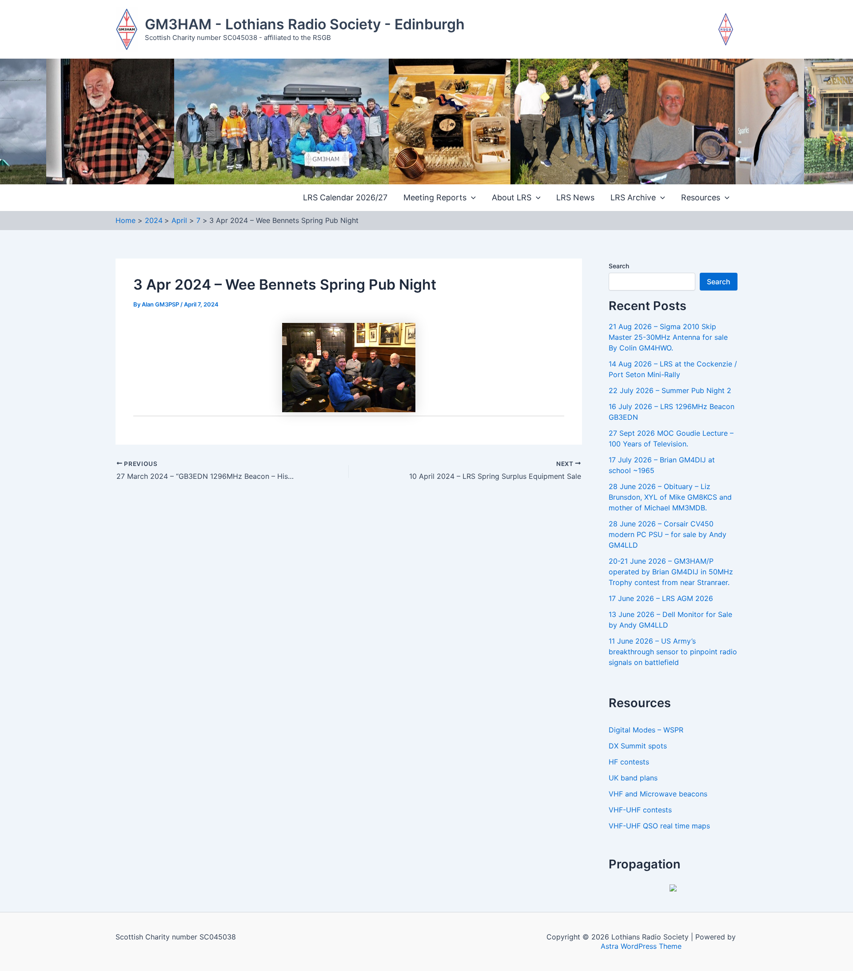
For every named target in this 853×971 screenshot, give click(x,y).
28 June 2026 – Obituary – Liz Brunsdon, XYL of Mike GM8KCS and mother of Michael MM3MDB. (670, 497)
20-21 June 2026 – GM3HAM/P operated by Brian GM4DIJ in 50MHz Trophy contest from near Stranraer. (671, 572)
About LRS (511, 197)
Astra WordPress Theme (641, 946)
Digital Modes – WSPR (646, 729)
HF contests (629, 761)
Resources (700, 197)
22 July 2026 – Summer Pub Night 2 (670, 390)
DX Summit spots (638, 745)
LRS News (575, 197)
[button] (471, 197)
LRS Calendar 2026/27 (345, 197)
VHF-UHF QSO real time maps (659, 825)
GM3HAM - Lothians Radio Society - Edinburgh (305, 24)
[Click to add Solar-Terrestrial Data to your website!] (673, 887)
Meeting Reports (434, 197)
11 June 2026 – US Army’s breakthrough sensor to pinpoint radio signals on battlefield (673, 652)
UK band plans (633, 777)
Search (619, 266)
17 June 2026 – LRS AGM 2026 (661, 598)
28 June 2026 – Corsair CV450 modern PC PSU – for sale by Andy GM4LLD (667, 534)
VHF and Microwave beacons (658, 793)
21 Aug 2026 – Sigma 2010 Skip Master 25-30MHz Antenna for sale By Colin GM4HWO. (668, 337)
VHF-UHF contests (640, 809)
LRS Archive (633, 197)
